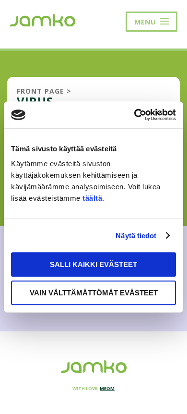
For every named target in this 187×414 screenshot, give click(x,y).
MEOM (107, 388)
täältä (92, 198)
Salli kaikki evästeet (93, 264)
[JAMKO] (42, 19)
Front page (40, 91)
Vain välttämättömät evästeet (94, 293)
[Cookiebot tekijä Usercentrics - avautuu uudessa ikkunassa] (134, 115)
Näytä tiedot (136, 235)
